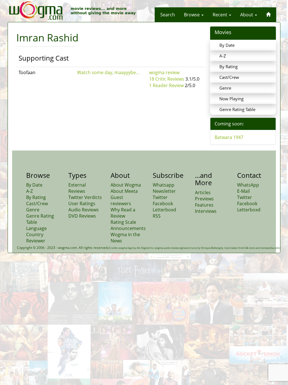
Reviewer (35, 241)
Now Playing (231, 98)
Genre (225, 88)
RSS (157, 216)
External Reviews (77, 188)
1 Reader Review (166, 85)
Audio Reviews (83, 210)
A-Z (222, 56)
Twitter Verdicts (85, 197)
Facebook (163, 203)
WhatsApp (248, 185)
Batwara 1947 (229, 137)
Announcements (128, 228)
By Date (227, 45)
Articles (203, 192)
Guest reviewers (121, 200)
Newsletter (164, 191)
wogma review (164, 72)
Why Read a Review (123, 213)
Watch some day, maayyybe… (108, 72)
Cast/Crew (229, 77)
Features (204, 205)
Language (36, 228)
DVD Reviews (82, 216)
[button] (167, 15)
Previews (204, 199)
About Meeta (124, 191)
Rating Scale (123, 222)
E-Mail (243, 191)
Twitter (160, 197)
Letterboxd (164, 210)
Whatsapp (163, 185)
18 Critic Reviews (166, 79)
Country (34, 234)
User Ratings (81, 203)
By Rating (228, 66)
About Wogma (126, 185)
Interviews (206, 211)
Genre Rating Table (237, 109)
